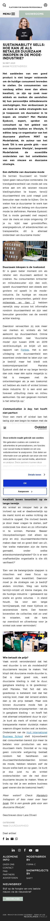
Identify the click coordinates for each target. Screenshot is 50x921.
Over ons (8, 864)
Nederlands (31, 917)
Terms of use (39, 915)
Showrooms (34, 13)
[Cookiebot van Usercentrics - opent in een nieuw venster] (35, 428)
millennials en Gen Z (19, 302)
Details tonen (34, 474)
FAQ (5, 871)
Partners (9, 874)
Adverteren (10, 878)
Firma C (31, 864)
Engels (43, 917)
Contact (8, 868)
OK (25, 483)
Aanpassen (23, 491)
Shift (29, 878)
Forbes (25, 349)
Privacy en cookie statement (20, 915)
